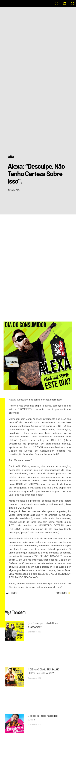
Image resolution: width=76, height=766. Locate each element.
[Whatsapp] (72, 3)
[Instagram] (56, 3)
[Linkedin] (64, 3)
